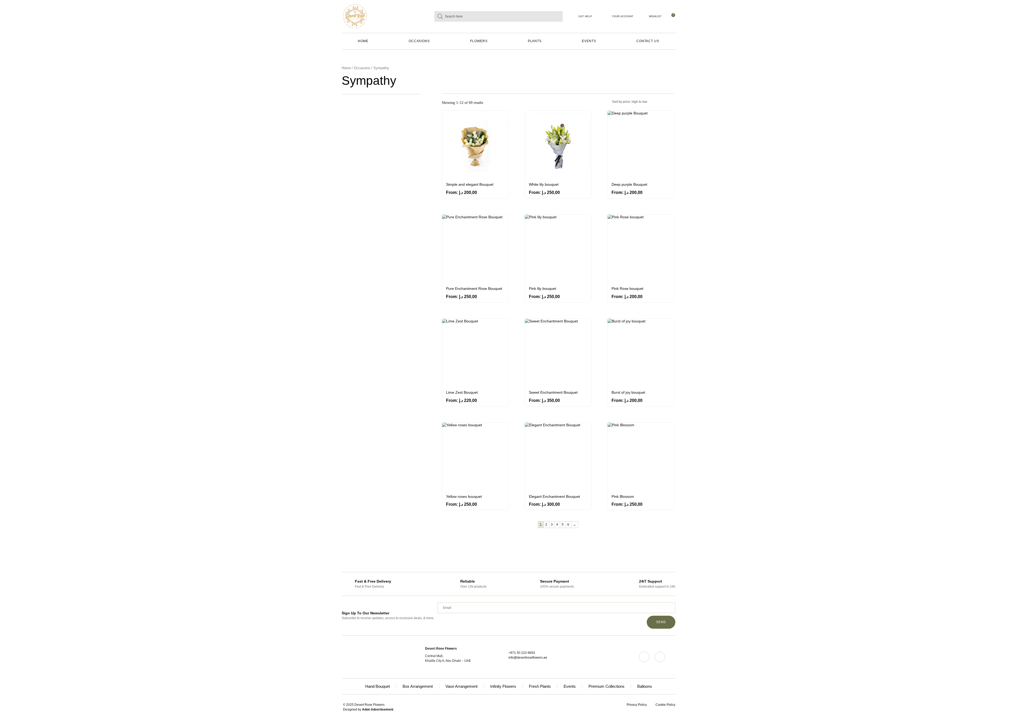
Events (589, 41)
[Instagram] (644, 657)
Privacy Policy (637, 705)
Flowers (478, 41)
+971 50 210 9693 (521, 653)
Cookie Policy (665, 705)
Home (363, 41)
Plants (535, 41)
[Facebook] (660, 657)
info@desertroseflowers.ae (527, 657)
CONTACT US (647, 41)
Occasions (419, 41)
